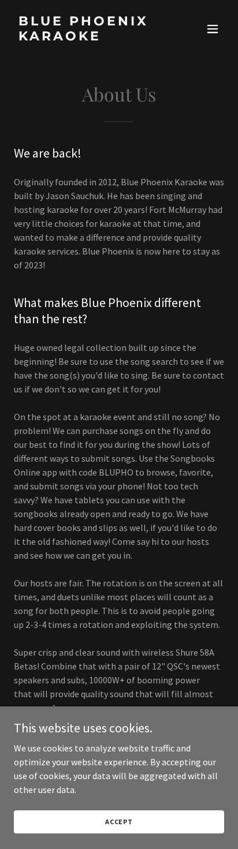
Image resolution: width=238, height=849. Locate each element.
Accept (119, 821)
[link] (87, 37)
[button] (212, 28)
